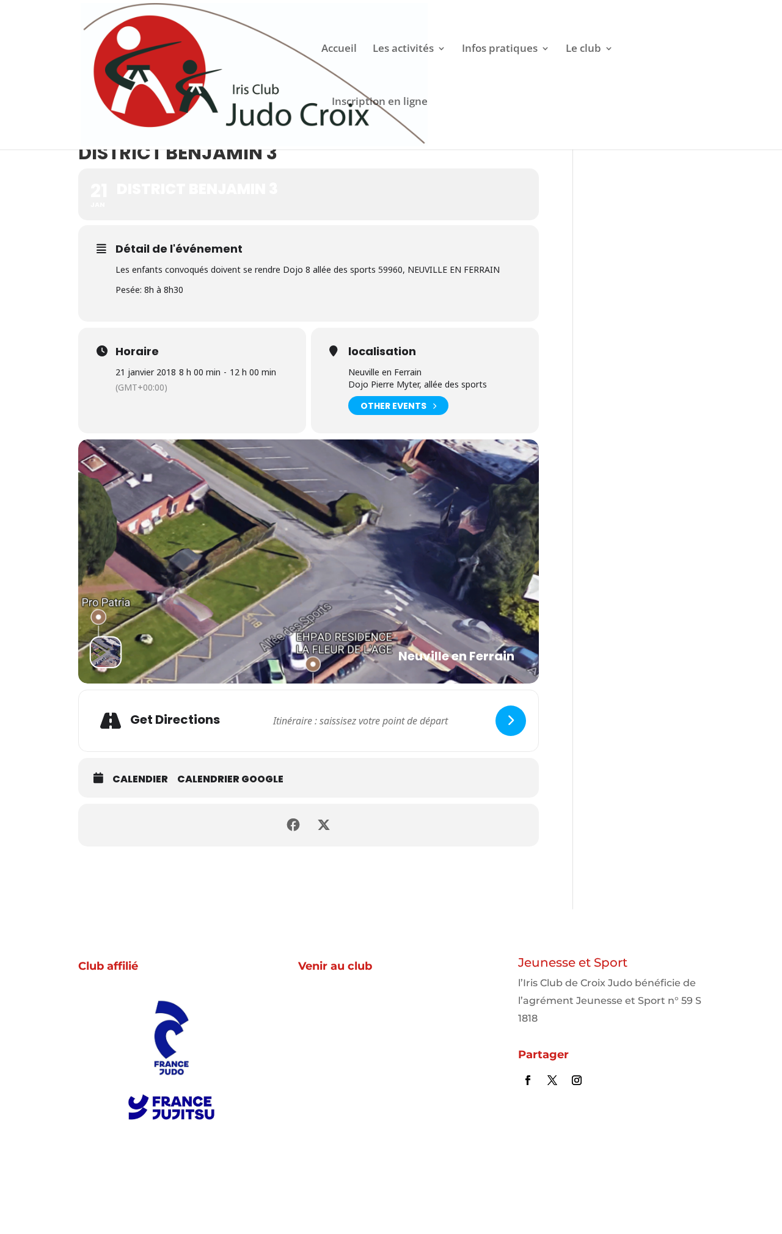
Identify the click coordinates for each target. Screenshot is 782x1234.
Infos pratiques (500, 49)
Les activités (403, 49)
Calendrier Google (230, 779)
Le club (583, 49)
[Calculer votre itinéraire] (510, 720)
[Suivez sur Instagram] (576, 1080)
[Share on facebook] (293, 825)
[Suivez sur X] (552, 1080)
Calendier (140, 779)
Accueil (339, 49)
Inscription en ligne (380, 102)
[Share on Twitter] (324, 825)
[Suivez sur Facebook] (528, 1080)
